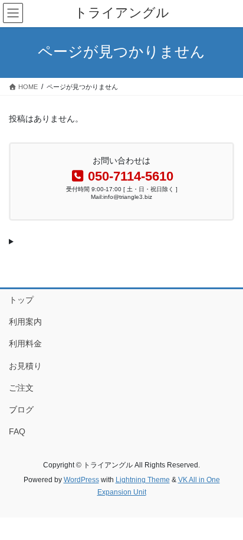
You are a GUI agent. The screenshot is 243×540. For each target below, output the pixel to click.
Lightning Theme (143, 480)
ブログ (21, 409)
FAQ (17, 431)
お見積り (25, 366)
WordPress (81, 480)
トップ (21, 300)
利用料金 (25, 343)
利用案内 (25, 321)
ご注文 (21, 387)
